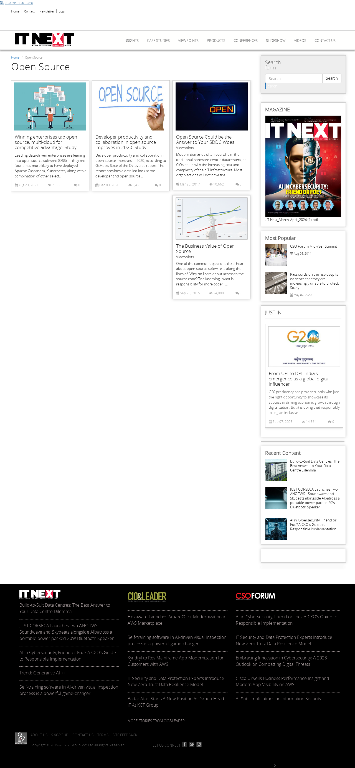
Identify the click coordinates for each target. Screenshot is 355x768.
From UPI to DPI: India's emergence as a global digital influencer (299, 378)
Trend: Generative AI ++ (42, 673)
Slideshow (276, 40)
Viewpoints (188, 40)
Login (62, 11)
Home (15, 11)
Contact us (325, 40)
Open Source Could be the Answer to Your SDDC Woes (205, 139)
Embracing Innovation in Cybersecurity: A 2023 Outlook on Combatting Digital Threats (281, 661)
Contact (29, 11)
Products (216, 40)
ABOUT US (39, 734)
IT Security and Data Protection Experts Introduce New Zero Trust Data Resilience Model (176, 681)
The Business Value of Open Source (205, 248)
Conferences (246, 40)
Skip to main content (16, 2)
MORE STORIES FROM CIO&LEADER (156, 720)
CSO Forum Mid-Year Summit (313, 246)
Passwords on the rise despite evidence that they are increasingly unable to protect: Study (314, 281)
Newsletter (46, 11)
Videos (300, 40)
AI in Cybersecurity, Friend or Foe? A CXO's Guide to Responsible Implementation (313, 524)
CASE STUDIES (158, 40)
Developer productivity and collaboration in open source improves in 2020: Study (125, 142)
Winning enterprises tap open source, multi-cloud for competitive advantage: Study (46, 142)
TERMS (102, 734)
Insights (131, 40)
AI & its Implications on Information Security (278, 699)
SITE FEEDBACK (125, 734)
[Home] (46, 40)
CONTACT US (82, 734)
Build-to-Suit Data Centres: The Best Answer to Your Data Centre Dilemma (314, 466)
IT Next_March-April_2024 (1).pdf (292, 219)
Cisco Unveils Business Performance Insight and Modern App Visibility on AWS (282, 681)
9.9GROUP (59, 734)
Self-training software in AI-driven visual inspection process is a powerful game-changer (68, 690)
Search (332, 78)
